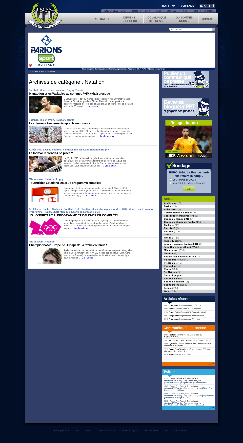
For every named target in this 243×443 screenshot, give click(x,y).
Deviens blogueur (129, 19)
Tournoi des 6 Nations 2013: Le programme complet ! (65, 183)
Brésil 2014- (170, 209)
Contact (208, 19)
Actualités (103, 19)
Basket (47, 149)
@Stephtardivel (186, 383)
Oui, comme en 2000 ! (184, 179)
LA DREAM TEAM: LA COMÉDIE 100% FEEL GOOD (188, 340)
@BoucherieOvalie (171, 398)
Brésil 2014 (172, 11)
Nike (185, 11)
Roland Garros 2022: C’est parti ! (183, 309)
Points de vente (151, 430)
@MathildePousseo (171, 383)
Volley (96, 211)
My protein (209, 11)
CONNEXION (187, 6)
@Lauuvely (200, 405)
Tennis (158, 11)
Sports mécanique (174, 284)
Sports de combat (81, 211)
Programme (35, 211)
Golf (77, 209)
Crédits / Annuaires (107, 430)
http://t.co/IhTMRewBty (173, 381)
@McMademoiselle (171, 405)
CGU (166, 430)
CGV (77, 430)
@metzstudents (170, 390)
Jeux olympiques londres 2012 (109, 209)
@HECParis (184, 398)
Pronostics (170, 266)
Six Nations (170, 272)
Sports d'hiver (172, 278)
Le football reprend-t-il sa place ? (51, 153)
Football (134, 11)
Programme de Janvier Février (184, 316)
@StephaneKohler (200, 383)
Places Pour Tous (174, 259)
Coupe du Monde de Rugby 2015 (182, 222)
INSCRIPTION (168, 6)
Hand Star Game (177, 355)
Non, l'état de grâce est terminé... (189, 183)
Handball (68, 149)
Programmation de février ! (182, 305)
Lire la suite (94, 106)
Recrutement (180, 430)
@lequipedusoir (207, 396)
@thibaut (180, 390)
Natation (60, 90)
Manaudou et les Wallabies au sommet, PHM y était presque (69, 93)
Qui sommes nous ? (184, 19)
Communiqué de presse (156, 19)
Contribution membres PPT (179, 215)
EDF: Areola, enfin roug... (189, 155)
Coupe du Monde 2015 (176, 219)
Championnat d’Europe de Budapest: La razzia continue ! (68, 245)
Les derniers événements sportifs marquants (59, 123)
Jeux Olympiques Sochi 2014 (180, 247)
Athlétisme (35, 149)
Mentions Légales (130, 430)
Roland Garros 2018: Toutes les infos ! (185, 312)
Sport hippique (61, 211)
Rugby (147, 11)
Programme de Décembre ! (182, 319)
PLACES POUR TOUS (37, 72)
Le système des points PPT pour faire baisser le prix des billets (187, 350)
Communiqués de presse (178, 212)
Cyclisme (57, 209)
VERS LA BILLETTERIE (114, 11)
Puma (195, 11)
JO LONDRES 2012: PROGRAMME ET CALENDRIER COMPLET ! (73, 215)
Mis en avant (47, 90)
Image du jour (172, 241)
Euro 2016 (169, 228)
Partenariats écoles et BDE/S (180, 256)
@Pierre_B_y (206, 388)
